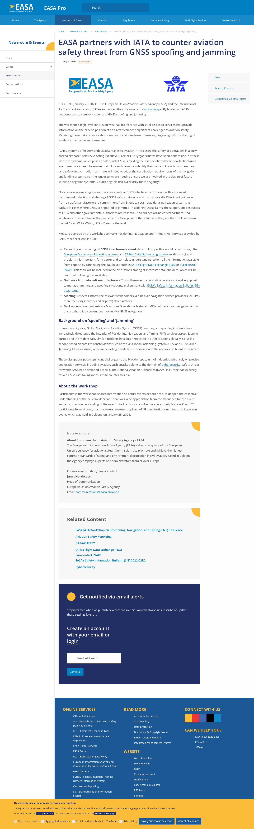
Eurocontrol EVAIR (88, 555)
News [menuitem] (9, 58)
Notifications (141, 779)
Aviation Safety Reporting (93, 536)
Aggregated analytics (58, 821)
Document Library (160, 20)
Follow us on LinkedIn (217, 718)
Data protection (143, 726)
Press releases (101, 31)
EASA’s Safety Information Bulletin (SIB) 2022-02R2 (111, 560)
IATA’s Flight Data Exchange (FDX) (153, 265)
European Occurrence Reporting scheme (91, 254)
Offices (199, 747)
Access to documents (146, 716)
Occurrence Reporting (86, 786)
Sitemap (139, 795)
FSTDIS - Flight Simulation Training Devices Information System (93, 779)
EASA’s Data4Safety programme (146, 254)
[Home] (21, 8)
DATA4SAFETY (85, 543)
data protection (45, 813)
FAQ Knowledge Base (207, 736)
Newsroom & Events (72, 20)
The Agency (40, 20)
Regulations (129, 20)
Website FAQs (142, 763)
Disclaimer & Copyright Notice (151, 732)
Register (240, 7)
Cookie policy (141, 721)
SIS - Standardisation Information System (92, 793)
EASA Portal (80, 751)
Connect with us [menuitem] (14, 84)
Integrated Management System (152, 742)
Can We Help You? (231, 20)
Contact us (201, 742)
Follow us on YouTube (195, 718)
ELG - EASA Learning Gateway (90, 756)
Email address (86, 658)
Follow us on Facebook (202, 718)
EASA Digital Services (195, 20)
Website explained (145, 758)
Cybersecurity (171, 365)
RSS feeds (139, 790)
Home (15, 20)
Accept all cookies (188, 821)
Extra (217, 77)
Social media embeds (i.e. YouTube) (96, 821)
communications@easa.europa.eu (98, 492)
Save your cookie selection (156, 821)
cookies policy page (105, 813)
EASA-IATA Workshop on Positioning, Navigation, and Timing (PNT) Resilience (129, 530)
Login (227, 7)
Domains (102, 20)
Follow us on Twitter (210, 718)
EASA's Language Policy (147, 737)
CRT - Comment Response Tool (91, 731)
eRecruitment (81, 771)
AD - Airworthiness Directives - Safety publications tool (94, 723)
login (73, 641)
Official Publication (84, 716)
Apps (214, 7)
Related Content (224, 88)
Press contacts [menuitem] (13, 93)
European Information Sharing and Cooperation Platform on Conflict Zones (96, 764)
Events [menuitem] (9, 66)
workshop (151, 109)
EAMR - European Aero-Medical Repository (91, 738)
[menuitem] (227, 7)
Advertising (130, 821)
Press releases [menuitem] (13, 75)
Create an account (144, 774)
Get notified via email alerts (230, 98)
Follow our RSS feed (188, 718)
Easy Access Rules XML (147, 784)
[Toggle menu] (51, 66)
